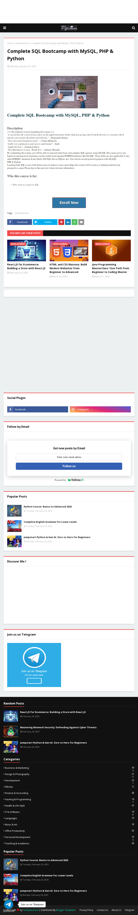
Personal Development (69, 837)
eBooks (69, 786)
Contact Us (102, 910)
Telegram (129, 910)
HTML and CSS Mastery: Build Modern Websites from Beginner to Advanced (68, 268)
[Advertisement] (69, 12)
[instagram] (100, 409)
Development (22, 43)
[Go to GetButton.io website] (8, 911)
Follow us (69, 466)
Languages (69, 818)
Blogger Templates (65, 910)
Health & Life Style (69, 805)
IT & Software (69, 812)
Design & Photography (69, 774)
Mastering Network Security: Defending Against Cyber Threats (58, 727)
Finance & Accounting (69, 793)
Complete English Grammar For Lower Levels (50, 521)
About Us (116, 910)
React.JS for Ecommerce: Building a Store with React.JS (26, 266)
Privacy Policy (86, 910)
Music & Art (69, 824)
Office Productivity (69, 830)
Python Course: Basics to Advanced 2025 (48, 506)
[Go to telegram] (8, 904)
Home (10, 43)
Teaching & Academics (69, 843)
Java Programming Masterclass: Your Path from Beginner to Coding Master (110, 268)
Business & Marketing (69, 767)
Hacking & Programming (69, 799)
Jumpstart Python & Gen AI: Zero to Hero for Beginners (57, 537)
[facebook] (37, 409)
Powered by (60, 480)
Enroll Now (69, 203)
